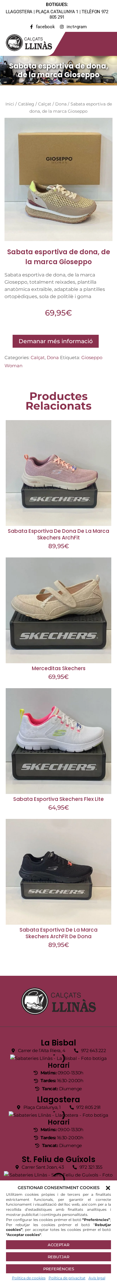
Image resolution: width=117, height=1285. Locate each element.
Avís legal (96, 1278)
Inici (9, 104)
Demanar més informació (56, 341)
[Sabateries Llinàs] (32, 41)
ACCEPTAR (58, 1244)
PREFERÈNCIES (58, 1268)
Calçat (44, 104)
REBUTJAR (58, 1256)
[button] (108, 1188)
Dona (61, 104)
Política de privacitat (67, 1278)
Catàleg (26, 104)
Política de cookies (29, 1278)
